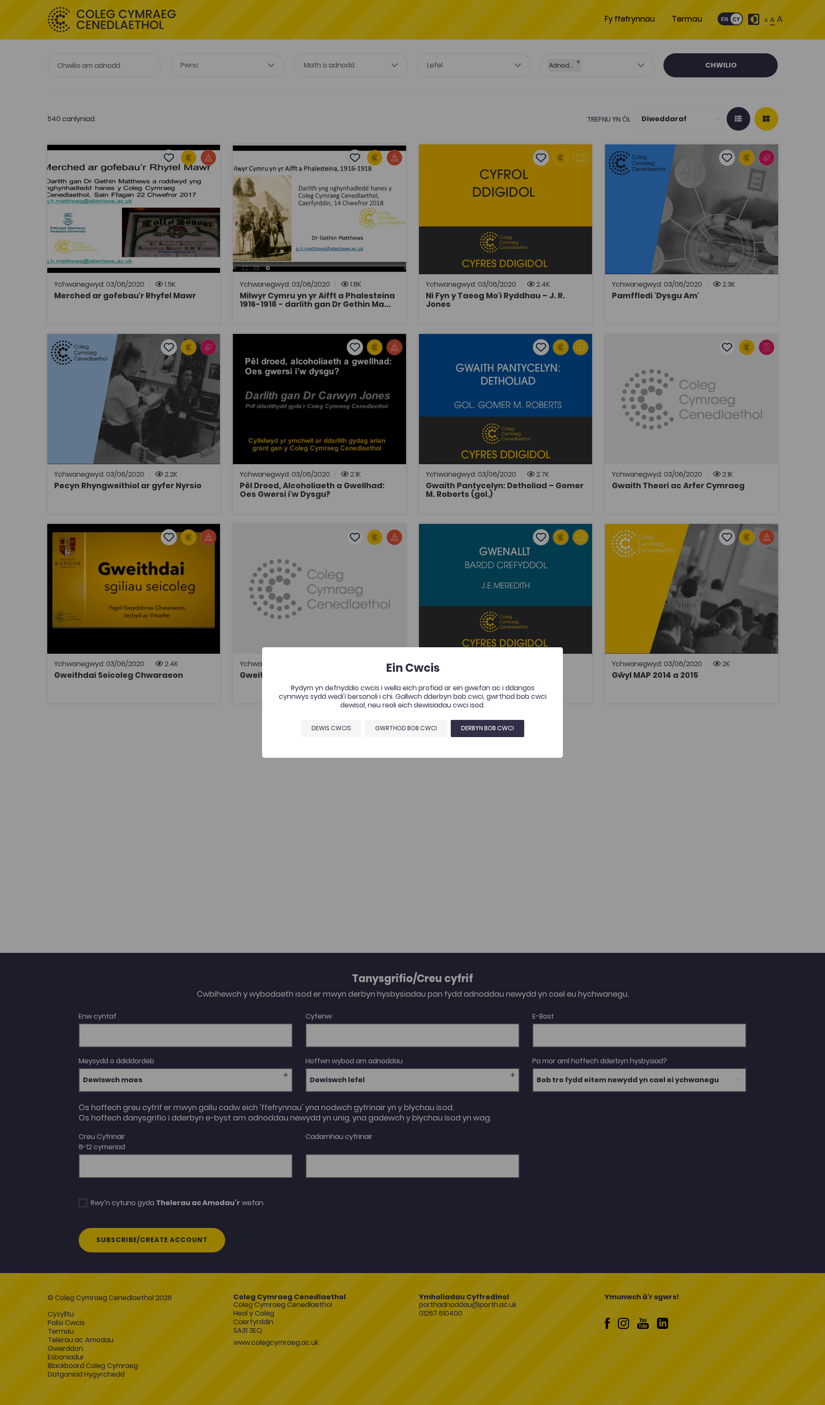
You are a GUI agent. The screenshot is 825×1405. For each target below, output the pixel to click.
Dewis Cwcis (331, 728)
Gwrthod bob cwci (406, 728)
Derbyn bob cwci (487, 728)
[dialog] (412, 702)
